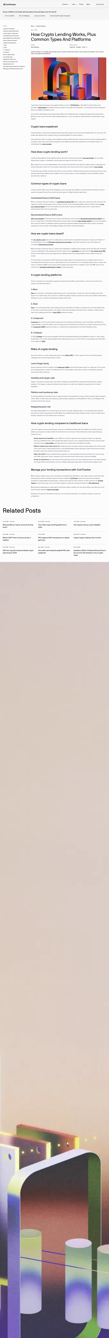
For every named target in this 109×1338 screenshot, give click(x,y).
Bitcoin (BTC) (69, 355)
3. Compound (6, 49)
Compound (34, 322)
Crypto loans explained (8, 28)
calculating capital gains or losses (50, 267)
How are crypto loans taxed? (10, 40)
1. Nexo (5, 45)
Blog (32, 26)
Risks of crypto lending (8, 54)
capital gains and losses (45, 244)
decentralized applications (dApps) (91, 218)
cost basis (75, 251)
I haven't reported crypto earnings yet (60, 15)
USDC (43, 341)
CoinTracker (74, 478)
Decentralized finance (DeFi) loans (11, 38)
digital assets (42, 107)
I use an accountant (39, 15)
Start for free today (53, 489)
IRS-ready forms (94, 483)
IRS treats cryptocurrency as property (60, 242)
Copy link (72, 47)
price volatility (98, 167)
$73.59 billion (75, 105)
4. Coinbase (6, 52)
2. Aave (5, 47)
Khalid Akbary (35, 47)
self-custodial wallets (84, 221)
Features (65, 4)
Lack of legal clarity (8, 57)
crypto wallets (49, 443)
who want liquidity (88, 158)
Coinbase (39, 336)
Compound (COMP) (39, 327)
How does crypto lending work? (11, 31)
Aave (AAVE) (57, 312)
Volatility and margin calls (9, 59)
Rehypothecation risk (8, 64)
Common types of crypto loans (10, 33)
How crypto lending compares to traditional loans (14, 67)
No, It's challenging (24, 15)
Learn (73, 4)
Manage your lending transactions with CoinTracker (13, 69)
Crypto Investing (40, 26)
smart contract (47, 144)
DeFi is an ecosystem (37, 218)
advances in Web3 (63, 367)
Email (83, 47)
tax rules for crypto (39, 239)
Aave (32, 307)
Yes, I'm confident (9, 15)
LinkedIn (78, 47)
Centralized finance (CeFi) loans (11, 35)
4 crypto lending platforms (9, 42)
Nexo (32, 293)
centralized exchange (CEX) (65, 202)
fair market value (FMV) (98, 251)
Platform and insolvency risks (10, 61)
